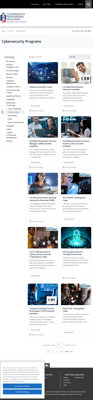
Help (65, 385)
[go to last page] (61, 351)
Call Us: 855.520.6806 (81, 31)
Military (65, 377)
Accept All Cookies (22, 386)
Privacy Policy (77, 394)
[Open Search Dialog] (88, 4)
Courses (10, 31)
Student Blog (79, 377)
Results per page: (49, 345)
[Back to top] (46, 376)
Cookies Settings (22, 392)
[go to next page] (57, 351)
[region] (22, 380)
